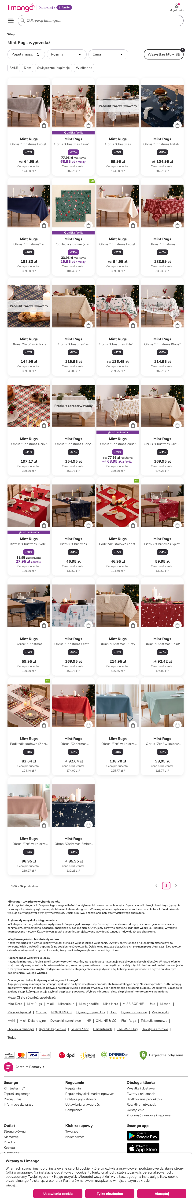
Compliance (73, 1110)
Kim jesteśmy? (14, 1088)
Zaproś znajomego (17, 1094)
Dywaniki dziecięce (20, 1029)
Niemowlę (11, 1137)
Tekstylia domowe (154, 1020)
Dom (113, 1012)
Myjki (11, 1020)
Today (11, 1037)
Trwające (71, 1131)
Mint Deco (14, 1004)
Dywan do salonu (134, 1012)
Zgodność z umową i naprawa (148, 1115)
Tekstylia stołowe (155, 1029)
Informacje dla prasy (18, 1104)
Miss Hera (110, 1004)
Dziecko (9, 1142)
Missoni (165, 1004)
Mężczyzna (11, 1153)
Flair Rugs (128, 1020)
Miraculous (66, 1004)
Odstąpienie (135, 1110)
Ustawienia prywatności (82, 1104)
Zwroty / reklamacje (141, 1094)
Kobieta (9, 1147)
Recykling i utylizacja (141, 1104)
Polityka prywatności (80, 1099)
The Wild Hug (127, 1029)
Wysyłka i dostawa (141, 1088)
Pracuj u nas (13, 1099)
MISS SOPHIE (133, 1004)
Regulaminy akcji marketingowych (89, 1094)
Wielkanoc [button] (84, 68)
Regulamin (73, 1088)
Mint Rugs (34, 1004)
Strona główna (15, 1131)
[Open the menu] (11, 20)
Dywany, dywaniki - (90, 1012)
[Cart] (44, 125)
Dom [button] (27, 68)
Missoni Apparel (19, 1012)
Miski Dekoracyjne (33, 1020)
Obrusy (41, 1012)
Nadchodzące (74, 1137)
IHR (88, 1020)
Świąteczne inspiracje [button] (53, 68)
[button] (26, 54)
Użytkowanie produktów (144, 1099)
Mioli (50, 1004)
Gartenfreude (102, 1029)
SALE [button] (14, 68)
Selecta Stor (80, 1029)
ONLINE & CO (106, 1020)
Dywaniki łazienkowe (65, 1020)
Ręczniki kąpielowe (52, 1029)
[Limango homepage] (21, 7)
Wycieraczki (160, 1012)
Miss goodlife (89, 1004)
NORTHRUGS (61, 1012)
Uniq (151, 1004)
